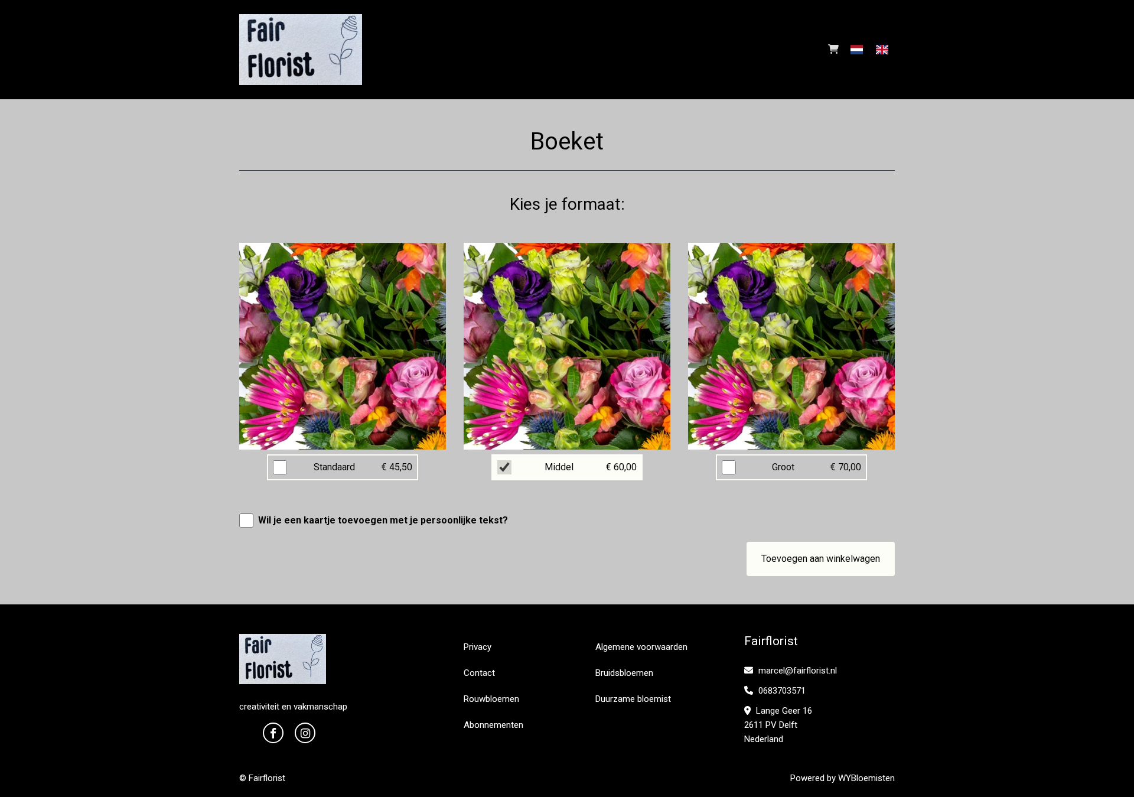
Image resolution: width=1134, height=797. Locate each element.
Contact (479, 673)
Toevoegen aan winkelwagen (820, 558)
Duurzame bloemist (633, 699)
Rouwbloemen (491, 699)
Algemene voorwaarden (641, 647)
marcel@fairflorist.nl (796, 670)
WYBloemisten (866, 778)
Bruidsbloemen (624, 673)
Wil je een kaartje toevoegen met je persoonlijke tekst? (383, 520)
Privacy (477, 647)
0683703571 (781, 690)
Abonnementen (493, 725)
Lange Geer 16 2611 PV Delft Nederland (778, 724)
